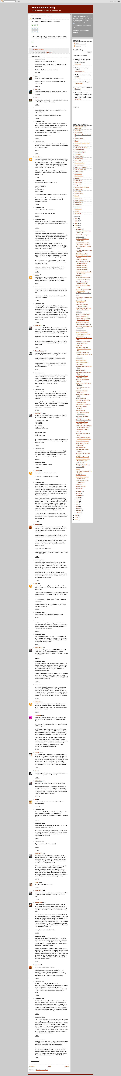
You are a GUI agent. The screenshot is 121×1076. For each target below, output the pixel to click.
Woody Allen (78, 213)
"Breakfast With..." (79, 138)
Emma (36, 882)
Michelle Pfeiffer (79, 193)
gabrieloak (37, 701)
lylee (36, 583)
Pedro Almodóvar (79, 202)
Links (77, 295)
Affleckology (79, 488)
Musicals (77, 196)
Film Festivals (78, 182)
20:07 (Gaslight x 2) (81, 398)
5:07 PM (37, 617)
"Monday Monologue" (80, 152)
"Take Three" (78, 160)
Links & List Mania (81, 402)
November (79, 491)
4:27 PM (37, 521)
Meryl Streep (78, 191)
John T (37, 157)
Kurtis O (37, 752)
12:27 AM (37, 806)
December (79, 229)
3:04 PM (37, 995)
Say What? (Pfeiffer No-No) (83, 400)
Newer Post (32, 1066)
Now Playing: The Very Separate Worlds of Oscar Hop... (83, 349)
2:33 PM (37, 386)
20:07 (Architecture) (81, 475)
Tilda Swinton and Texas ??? (83, 324)
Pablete (37, 275)
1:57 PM (37, 228)
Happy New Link (80, 237)
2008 (76, 225)
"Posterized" (78, 154)
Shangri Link (79, 484)
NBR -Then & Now (80, 447)
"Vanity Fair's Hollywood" (81, 167)
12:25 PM (37, 72)
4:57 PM (37, 609)
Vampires (77, 211)
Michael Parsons (39, 351)
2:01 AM (37, 820)
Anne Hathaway (79, 176)
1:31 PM (37, 177)
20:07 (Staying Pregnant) (82, 443)
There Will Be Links (81, 330)
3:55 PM (37, 467)
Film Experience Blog (43, 7)
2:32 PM (37, 369)
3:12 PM (37, 961)
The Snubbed (36, 18)
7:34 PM (37, 749)
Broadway (77, 178)
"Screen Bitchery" (79, 158)
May (77, 504)
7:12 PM (37, 712)
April (77, 506)
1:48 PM (37, 216)
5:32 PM (37, 658)
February (78, 510)
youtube (87, 30)
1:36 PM (37, 204)
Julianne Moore (78, 189)
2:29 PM (37, 347)
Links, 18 (78, 431)
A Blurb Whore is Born (81, 253)
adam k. (37, 524)
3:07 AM (37, 1036)
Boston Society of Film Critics (83, 420)
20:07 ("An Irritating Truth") (83, 314)
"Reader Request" (79, 156)
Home (49, 1066)
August (78, 497)
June (77, 502)
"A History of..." (79, 130)
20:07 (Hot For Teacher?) (82, 322)
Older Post (66, 1066)
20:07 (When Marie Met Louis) (83, 293)
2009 (76, 223)
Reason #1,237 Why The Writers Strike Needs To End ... (84, 354)
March (78, 508)
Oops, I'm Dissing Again (82, 234)
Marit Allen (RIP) (80, 467)
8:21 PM (37, 767)
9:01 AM (37, 933)
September (79, 495)
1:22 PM (37, 118)
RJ (35, 771)
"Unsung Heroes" (79, 165)
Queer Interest (78, 204)
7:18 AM (37, 879)
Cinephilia (78, 99)
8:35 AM (37, 899)
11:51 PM (37, 796)
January (78, 512)
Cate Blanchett (78, 180)
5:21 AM (37, 850)
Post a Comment (35, 1061)
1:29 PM (37, 138)
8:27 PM (37, 778)
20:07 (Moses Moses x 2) (82, 457)
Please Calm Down (81, 486)
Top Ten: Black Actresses (82, 441)
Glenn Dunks (38, 902)
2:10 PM (37, 283)
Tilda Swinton (78, 209)
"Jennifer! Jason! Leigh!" (82, 316)
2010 (76, 221)
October (78, 493)
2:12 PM (37, 300)
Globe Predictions (80, 370)
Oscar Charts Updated (81, 332)
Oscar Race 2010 (79, 200)
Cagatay (37, 470)
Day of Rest (79, 345)
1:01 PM (37, 105)
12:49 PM (37, 94)
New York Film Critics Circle (83, 404)
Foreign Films (78, 185)
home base (76, 30)
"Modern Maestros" (79, 149)
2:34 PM (37, 410)
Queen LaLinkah (80, 462)
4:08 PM (37, 479)
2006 (76, 515)
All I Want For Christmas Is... (83, 277)
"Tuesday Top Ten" (79, 163)
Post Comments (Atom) (42, 1070)
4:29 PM (37, 557)
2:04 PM (37, 272)
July (77, 499)
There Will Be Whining (81, 269)
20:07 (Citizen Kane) (81, 360)
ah (35, 799)
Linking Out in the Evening (83, 279)
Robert (36, 98)
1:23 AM (37, 1014)
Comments (78, 46)
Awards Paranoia (80, 410)
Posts (77, 43)
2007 (76, 227)
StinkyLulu (38, 715)
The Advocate (78, 83)
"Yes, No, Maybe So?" (80, 169)
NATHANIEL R (38, 325)
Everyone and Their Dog (82, 429)
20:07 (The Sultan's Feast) (83, 465)
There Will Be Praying (81, 267)
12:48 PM (37, 86)
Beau (36, 76)
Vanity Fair (78, 64)
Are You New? (79, 445)
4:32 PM (37, 580)
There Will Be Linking (81, 265)
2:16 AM (37, 1058)
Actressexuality (79, 171)
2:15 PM (37, 322)
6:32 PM (37, 698)
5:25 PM (37, 631)
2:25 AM (37, 838)
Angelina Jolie (78, 174)
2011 (76, 219)
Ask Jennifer (79, 358)
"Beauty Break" (78, 132)
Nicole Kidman (78, 198)
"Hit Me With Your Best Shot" (82, 143)
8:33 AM (37, 887)
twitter (81, 30)
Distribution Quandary (81, 259)
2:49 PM (37, 445)
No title (78, 469)
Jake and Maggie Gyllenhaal (82, 187)
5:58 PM (37, 978)
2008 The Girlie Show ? (82, 362)
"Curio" (76, 141)
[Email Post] (53, 52)
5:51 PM (37, 681)
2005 (76, 517)
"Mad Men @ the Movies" (81, 147)
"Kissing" (77, 145)
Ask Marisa (79, 312)
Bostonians (79, 275)
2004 (76, 519)
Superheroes (78, 206)
